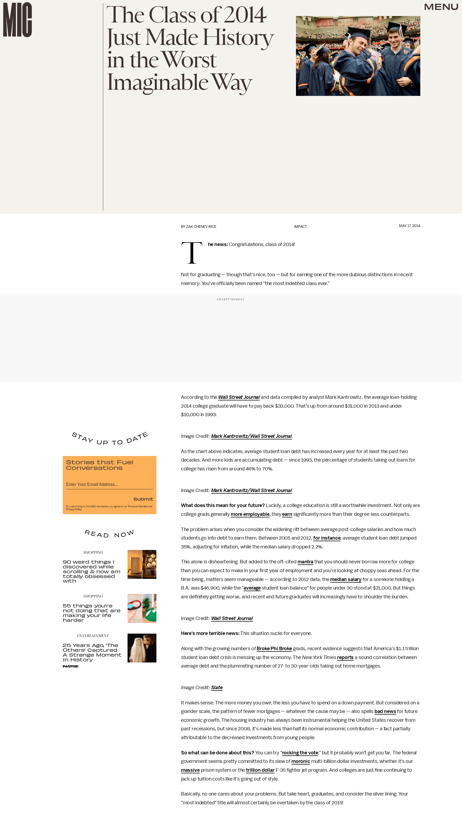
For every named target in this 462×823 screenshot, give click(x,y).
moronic (300, 761)
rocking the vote (300, 752)
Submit (143, 498)
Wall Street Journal (239, 397)
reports (345, 657)
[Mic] (17, 19)
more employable (250, 514)
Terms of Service (138, 506)
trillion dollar (260, 770)
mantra (305, 561)
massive (190, 770)
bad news (385, 711)
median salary (345, 579)
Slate (217, 687)
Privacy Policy (74, 509)
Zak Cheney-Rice (201, 227)
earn (287, 514)
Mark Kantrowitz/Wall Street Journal (251, 436)
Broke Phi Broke (274, 648)
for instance (326, 538)
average (252, 588)
